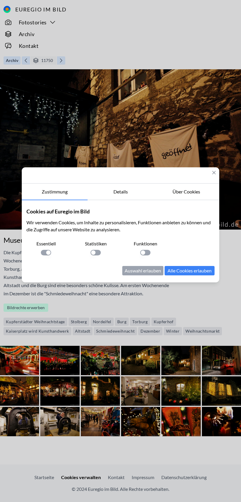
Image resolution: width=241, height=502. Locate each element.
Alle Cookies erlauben (190, 270)
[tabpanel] (120, 241)
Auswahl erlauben (143, 270)
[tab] (55, 192)
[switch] (46, 252)
